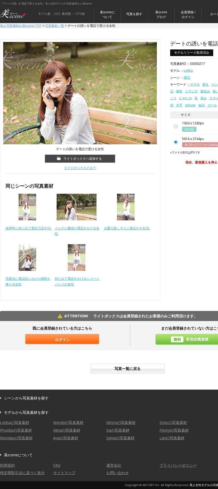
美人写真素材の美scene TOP (20, 25)
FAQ (57, 465)
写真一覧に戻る (128, 368)
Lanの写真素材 (172, 437)
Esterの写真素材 (173, 422)
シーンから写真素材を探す (26, 398)
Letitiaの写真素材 (14, 422)
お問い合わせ (117, 472)
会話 (201, 105)
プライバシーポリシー (178, 465)
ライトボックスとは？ (80, 168)
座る (205, 84)
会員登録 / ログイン (188, 14)
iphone (190, 105)
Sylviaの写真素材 (120, 437)
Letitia (188, 70)
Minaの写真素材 (66, 430)
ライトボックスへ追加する (83, 158)
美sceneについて (107, 14)
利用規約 (7, 465)
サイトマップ (64, 472)
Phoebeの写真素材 (16, 430)
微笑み (205, 91)
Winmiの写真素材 (121, 422)
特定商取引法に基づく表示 (22, 472)
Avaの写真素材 (65, 437)
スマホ (195, 84)
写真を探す (134, 14)
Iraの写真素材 (117, 430)
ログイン (62, 339)
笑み (203, 98)
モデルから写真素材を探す (26, 412)
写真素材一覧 (54, 25)
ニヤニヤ (191, 91)
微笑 (179, 91)
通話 (187, 77)
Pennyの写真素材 (174, 430)
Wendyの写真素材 (68, 422)
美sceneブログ (161, 14)
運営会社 (113, 465)
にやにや (185, 98)
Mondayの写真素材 (16, 437)
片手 (179, 105)
